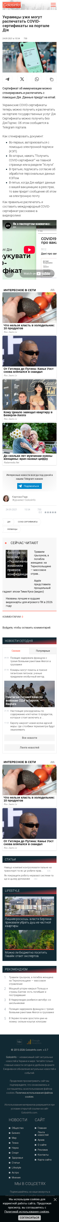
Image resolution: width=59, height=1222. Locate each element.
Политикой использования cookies (26, 1211)
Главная (42, 1128)
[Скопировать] (52, 79)
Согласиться (29, 1217)
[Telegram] (7, 79)
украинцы (12, 529)
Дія (8, 522)
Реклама (43, 1149)
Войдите (7, 627)
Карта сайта (44, 1159)
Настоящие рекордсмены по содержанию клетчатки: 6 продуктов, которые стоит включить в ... (31, 714)
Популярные (43, 650)
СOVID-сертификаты (28, 522)
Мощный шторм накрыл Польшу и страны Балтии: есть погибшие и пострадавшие (28, 992)
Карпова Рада (20, 497)
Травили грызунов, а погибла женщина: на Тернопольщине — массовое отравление (31, 980)
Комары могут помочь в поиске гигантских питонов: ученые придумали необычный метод (28, 673)
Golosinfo (12, 5)
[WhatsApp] (37, 79)
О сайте (42, 1145)
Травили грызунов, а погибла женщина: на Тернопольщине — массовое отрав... (41, 562)
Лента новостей (29, 747)
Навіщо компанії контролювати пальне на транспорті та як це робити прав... (28, 869)
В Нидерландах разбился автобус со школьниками (30, 1001)
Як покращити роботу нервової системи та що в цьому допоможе (28, 877)
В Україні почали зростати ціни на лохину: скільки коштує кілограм (28, 1020)
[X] (22, 79)
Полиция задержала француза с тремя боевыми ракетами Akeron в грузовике (30, 661)
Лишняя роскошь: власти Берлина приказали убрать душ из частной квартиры (28, 922)
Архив (41, 1140)
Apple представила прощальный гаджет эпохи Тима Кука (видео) (26, 586)
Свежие (16, 650)
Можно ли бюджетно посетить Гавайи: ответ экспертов (26, 954)
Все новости (29, 737)
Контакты (43, 1154)
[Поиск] (39, 5)
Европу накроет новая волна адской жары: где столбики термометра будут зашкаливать (32, 726)
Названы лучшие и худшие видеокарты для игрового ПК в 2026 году (29, 602)
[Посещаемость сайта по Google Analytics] (34, 1041)
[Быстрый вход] (46, 5)
